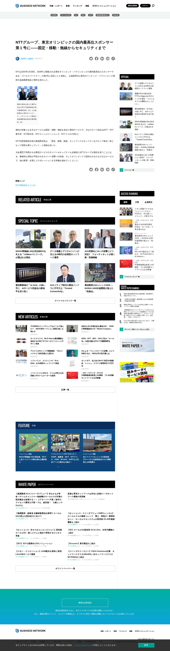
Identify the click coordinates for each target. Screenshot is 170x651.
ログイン (145, 5)
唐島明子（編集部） (27, 58)
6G (83, 15)
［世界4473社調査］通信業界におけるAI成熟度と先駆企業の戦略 (138, 300)
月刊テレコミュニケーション (104, 6)
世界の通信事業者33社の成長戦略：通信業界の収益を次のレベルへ (138, 294)
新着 (68, 6)
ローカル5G (65, 15)
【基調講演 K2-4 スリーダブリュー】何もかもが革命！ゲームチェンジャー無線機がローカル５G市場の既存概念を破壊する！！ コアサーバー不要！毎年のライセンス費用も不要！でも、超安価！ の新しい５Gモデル (139, 313)
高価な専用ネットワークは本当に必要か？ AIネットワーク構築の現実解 (138, 305)
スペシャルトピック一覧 (65, 301)
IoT (90, 15)
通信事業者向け (102, 15)
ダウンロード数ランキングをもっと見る (136, 329)
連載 (87, 6)
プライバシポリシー (83, 645)
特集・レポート (56, 6)
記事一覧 (65, 390)
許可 (146, 645)
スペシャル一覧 (129, 170)
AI (76, 15)
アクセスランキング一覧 (132, 276)
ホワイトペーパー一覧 (65, 568)
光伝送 (115, 15)
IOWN (54, 15)
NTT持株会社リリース (25, 185)
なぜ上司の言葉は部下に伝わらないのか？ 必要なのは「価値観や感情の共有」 (139, 321)
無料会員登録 (132, 5)
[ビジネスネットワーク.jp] (31, 6)
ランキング (77, 6)
